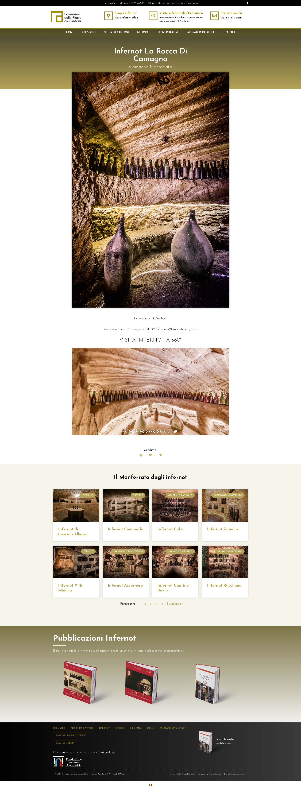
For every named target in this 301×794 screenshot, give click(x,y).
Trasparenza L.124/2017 (173, 728)
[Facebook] (247, 3)
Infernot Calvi (170, 529)
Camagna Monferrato (150, 67)
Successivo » (175, 603)
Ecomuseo (59, 728)
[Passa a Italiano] (150, 785)
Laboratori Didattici (200, 32)
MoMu (150, 728)
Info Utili (228, 32)
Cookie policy (190, 774)
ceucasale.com (239, 774)
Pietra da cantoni (116, 32)
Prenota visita (231, 13)
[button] (141, 455)
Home (70, 32)
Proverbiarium (168, 32)
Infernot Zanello (222, 529)
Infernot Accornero (125, 586)
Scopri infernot (126, 13)
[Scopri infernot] (108, 15)
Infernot (143, 32)
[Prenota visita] (214, 15)
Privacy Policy (175, 774)
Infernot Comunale (125, 529)
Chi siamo (88, 32)
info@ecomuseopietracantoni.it (165, 650)
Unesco (120, 728)
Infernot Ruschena (224, 586)
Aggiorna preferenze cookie (210, 774)
